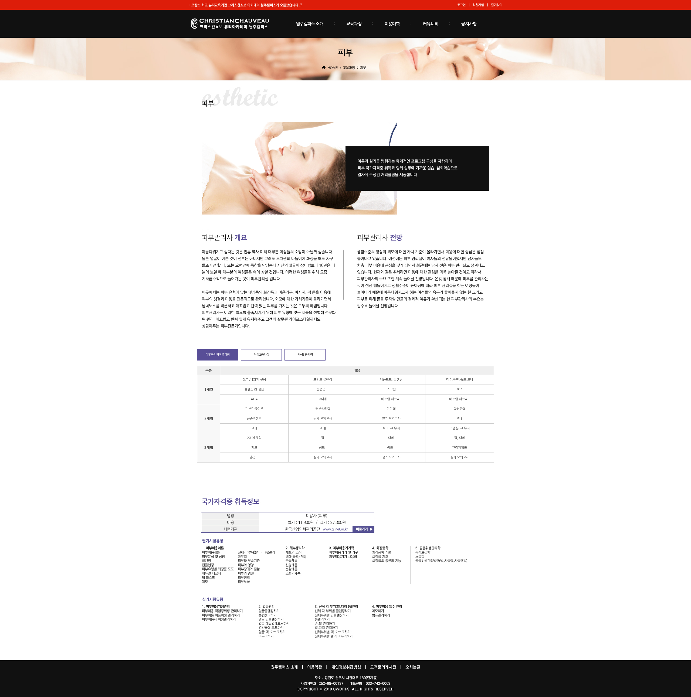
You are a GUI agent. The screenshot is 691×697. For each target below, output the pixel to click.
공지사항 (468, 24)
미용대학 (392, 24)
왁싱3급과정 (305, 354)
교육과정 (353, 24)
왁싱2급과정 (261, 354)
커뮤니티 (430, 24)
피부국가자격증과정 (217, 354)
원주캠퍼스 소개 (309, 24)
